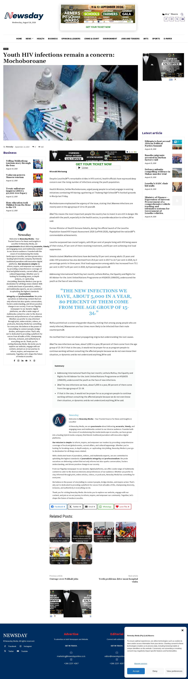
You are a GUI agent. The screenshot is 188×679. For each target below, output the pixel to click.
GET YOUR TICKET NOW (98, 27)
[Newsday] (24, 226)
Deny (155, 671)
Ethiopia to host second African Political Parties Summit (157, 143)
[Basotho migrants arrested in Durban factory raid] (177, 158)
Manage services (140, 664)
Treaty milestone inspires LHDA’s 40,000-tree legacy (16, 191)
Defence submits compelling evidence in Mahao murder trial (157, 171)
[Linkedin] (22, 360)
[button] (182, 630)
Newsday (9, 147)
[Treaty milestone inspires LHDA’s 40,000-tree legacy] (38, 192)
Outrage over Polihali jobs (64, 579)
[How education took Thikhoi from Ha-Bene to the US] (38, 206)
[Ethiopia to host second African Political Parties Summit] (177, 144)
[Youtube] (183, 19)
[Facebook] (166, 19)
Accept (136, 671)
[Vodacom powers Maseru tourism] (38, 178)
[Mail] (26, 360)
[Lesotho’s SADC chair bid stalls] (177, 187)
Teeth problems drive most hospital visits (118, 580)
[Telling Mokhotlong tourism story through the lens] (38, 164)
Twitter (11, 651)
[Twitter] (177, 19)
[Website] (34, 360)
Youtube (24, 651)
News (6, 49)
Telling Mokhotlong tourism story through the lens (18, 163)
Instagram (28, 646)
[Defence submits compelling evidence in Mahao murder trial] (177, 173)
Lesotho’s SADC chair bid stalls (156, 184)
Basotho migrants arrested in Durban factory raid (155, 157)
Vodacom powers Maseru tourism (15, 176)
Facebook (12, 646)
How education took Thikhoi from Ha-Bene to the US (18, 205)
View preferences (174, 671)
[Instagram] (172, 19)
